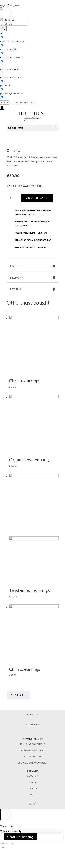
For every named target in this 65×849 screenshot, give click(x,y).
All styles (33, 157)
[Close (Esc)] (1, 843)
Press (33, 782)
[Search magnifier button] (3, 28)
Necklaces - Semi (48, 157)
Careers (32, 788)
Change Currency (23, 102)
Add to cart (36, 197)
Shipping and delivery (32, 750)
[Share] (4, 843)
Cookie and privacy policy (32, 762)
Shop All (18, 695)
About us (32, 776)
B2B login (32, 714)
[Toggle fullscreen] (8, 843)
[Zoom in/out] (11, 843)
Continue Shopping (20, 837)
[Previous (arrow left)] (1, 847)
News (10, 161)
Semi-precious (21, 161)
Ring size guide (32, 756)
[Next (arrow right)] (4, 847)
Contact (32, 794)
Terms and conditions (32, 744)
